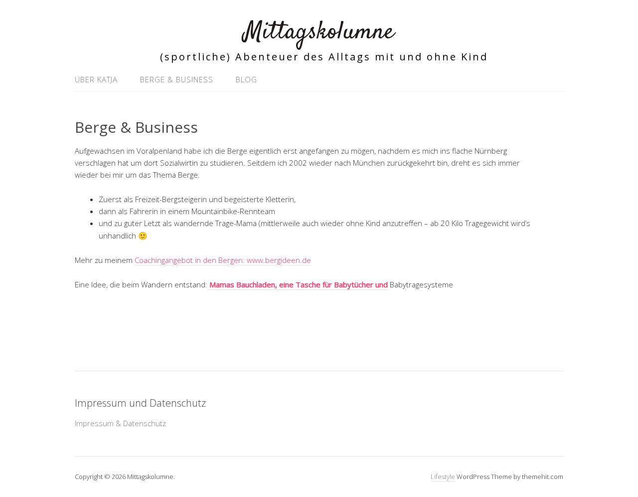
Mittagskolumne (319, 32)
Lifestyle (443, 476)
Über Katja (96, 79)
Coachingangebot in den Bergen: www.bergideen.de (223, 260)
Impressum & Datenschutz (120, 423)
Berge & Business (176, 79)
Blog (246, 79)
